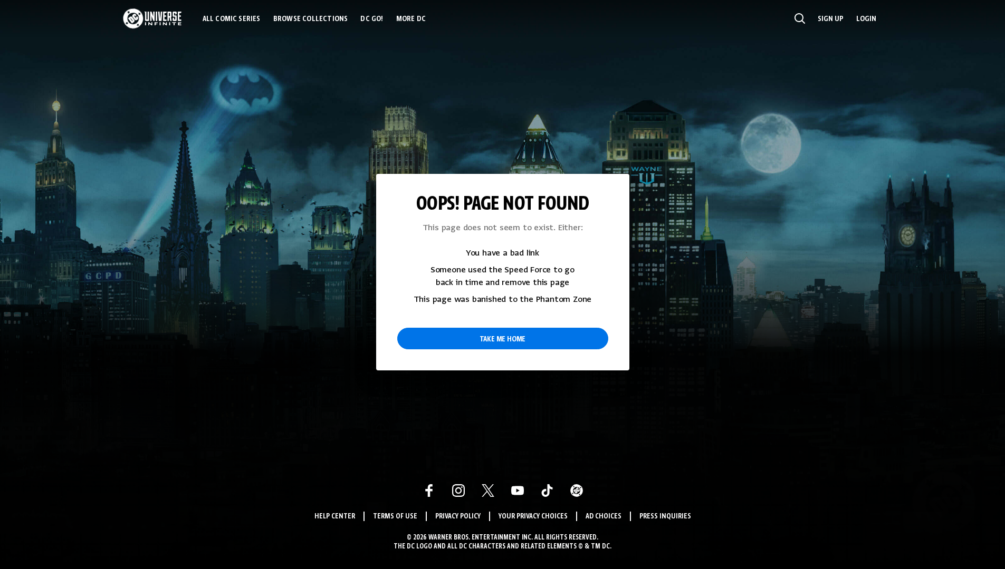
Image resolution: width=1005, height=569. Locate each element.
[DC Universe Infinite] (152, 18)
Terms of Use (395, 516)
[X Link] (488, 490)
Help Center (334, 516)
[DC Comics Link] (576, 490)
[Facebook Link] (429, 490)
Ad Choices (603, 516)
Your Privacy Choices (533, 516)
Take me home (503, 339)
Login (866, 19)
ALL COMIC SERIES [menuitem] (232, 19)
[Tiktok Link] (547, 490)
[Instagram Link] (458, 490)
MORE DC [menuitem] (411, 19)
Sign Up (831, 19)
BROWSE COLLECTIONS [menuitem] (310, 19)
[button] (799, 18)
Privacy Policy (458, 516)
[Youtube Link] (517, 490)
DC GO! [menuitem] (371, 19)
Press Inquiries (665, 516)
